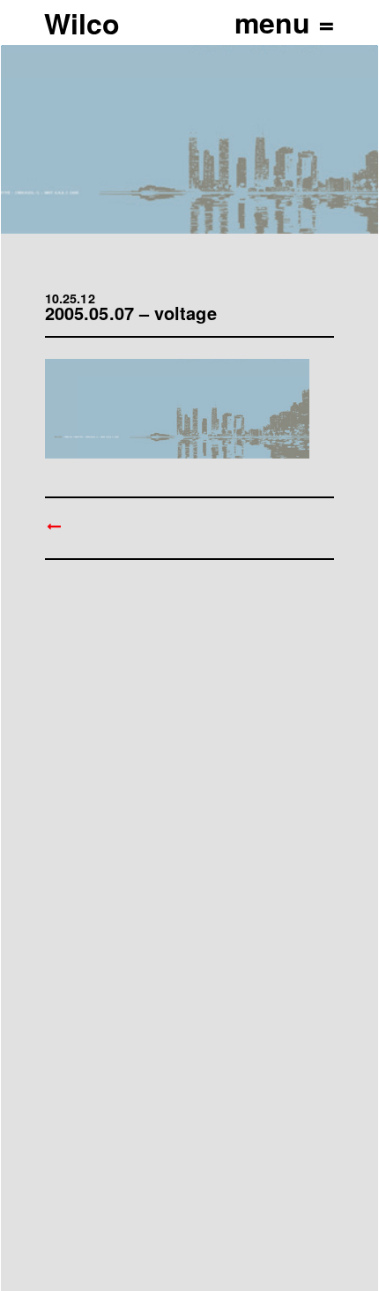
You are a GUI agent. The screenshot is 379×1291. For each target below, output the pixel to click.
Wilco (82, 23)
